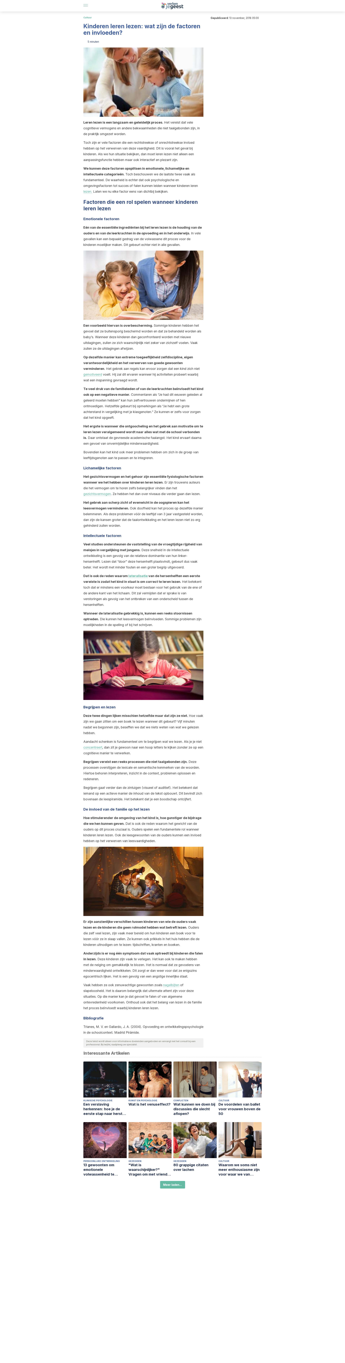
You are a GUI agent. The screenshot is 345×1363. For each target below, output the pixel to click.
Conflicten (180, 1100)
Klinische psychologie (97, 1100)
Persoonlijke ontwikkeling (101, 1161)
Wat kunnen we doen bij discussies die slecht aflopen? (194, 1109)
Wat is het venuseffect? (149, 1104)
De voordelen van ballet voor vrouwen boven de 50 (239, 1109)
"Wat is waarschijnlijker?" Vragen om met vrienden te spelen (150, 1170)
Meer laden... (172, 1185)
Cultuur (87, 17)
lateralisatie (138, 576)
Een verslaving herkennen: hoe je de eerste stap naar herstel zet (104, 1109)
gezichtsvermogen (97, 494)
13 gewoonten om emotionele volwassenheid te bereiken (98, 1170)
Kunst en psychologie (142, 1100)
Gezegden (134, 1161)
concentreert (92, 747)
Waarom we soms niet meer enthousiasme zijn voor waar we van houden (239, 1170)
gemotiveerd (92, 374)
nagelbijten (171, 985)
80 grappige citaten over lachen (190, 1167)
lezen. (87, 191)
